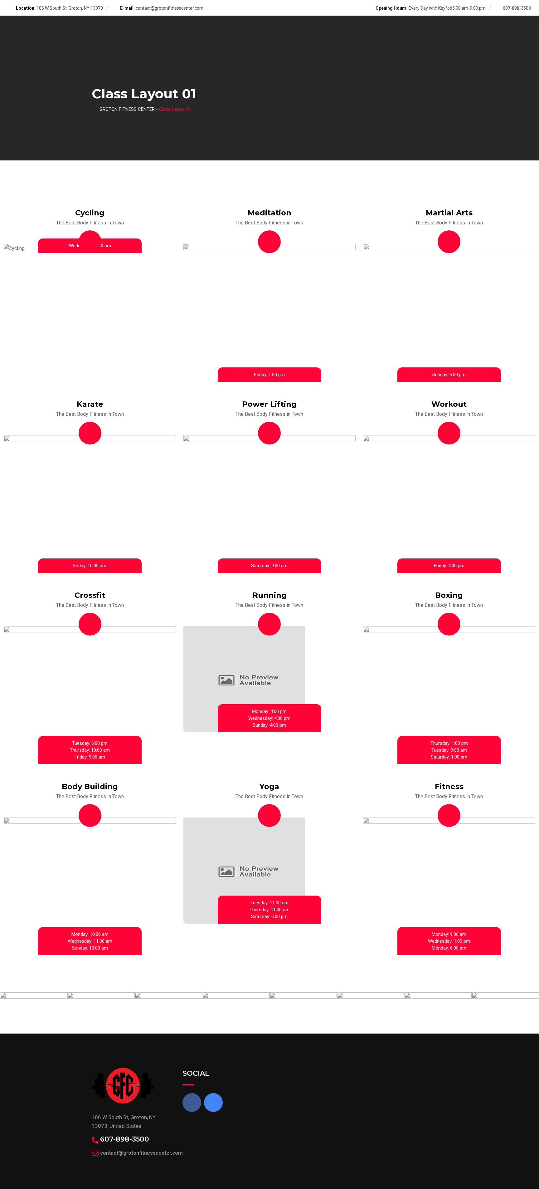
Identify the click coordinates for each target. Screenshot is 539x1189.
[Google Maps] (213, 1102)
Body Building (90, 786)
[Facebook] (191, 1102)
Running (269, 595)
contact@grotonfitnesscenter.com (169, 8)
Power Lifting (269, 404)
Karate (90, 404)
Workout (449, 404)
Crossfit (90, 595)
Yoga (269, 786)
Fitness (449, 786)
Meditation (269, 212)
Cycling (89, 212)
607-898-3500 (124, 1139)
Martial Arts (449, 212)
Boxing (449, 595)
